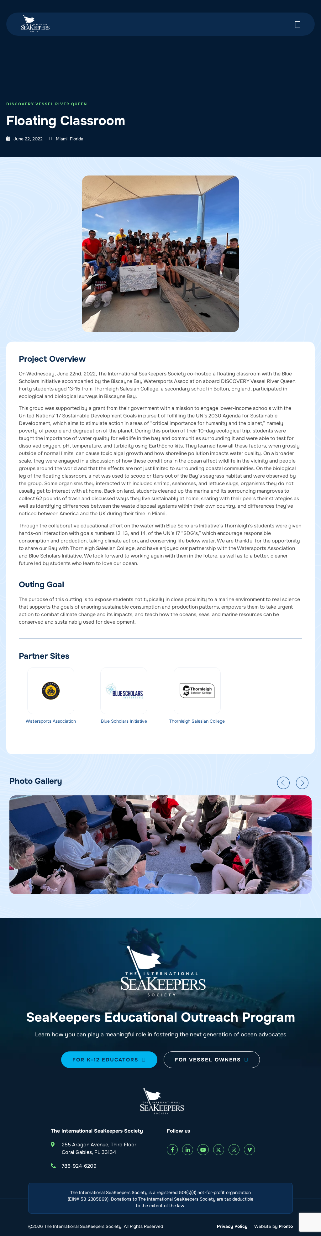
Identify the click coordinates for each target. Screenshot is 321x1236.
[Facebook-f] (172, 1149)
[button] (283, 783)
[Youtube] (202, 1149)
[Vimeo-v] (249, 1149)
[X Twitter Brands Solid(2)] (218, 1149)
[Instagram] (234, 1149)
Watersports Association (51, 721)
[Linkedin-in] (187, 1149)
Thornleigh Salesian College (197, 721)
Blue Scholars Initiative (124, 721)
